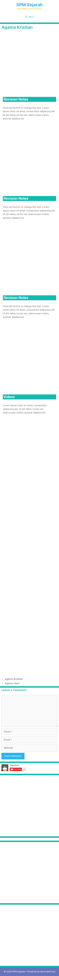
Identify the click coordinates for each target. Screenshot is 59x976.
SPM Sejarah (29, 4)
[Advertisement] (29, 64)
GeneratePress (47, 971)
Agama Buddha (14, 679)
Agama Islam (12, 683)
